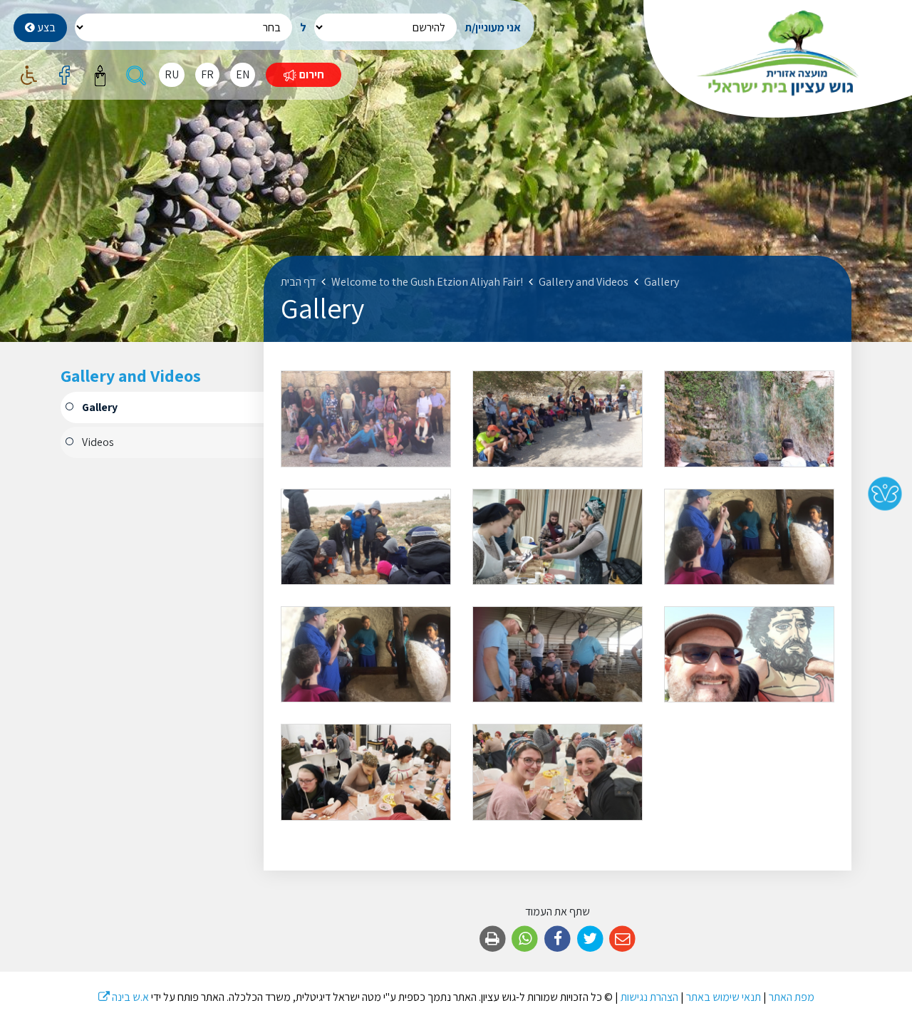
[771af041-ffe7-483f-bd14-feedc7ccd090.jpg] (557, 772)
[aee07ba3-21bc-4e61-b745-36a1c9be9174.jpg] (366, 772)
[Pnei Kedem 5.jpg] (557, 654)
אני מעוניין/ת (493, 27)
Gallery (100, 407)
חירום (310, 74)
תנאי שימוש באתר (723, 997)
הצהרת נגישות (649, 997)
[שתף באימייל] (622, 939)
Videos (98, 442)
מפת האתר (791, 997)
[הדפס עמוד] (492, 939)
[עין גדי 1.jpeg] (749, 418)
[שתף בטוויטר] (590, 939)
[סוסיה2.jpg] (366, 537)
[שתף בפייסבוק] (557, 939)
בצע (45, 27)
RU (172, 74)
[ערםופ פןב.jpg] (366, 418)
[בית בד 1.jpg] (749, 537)
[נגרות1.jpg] (557, 537)
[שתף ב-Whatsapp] (525, 939)
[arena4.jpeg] (749, 654)
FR (207, 74)
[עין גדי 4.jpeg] (557, 418)
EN (242, 74)
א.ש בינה (123, 997)
